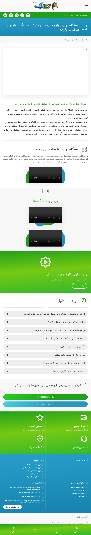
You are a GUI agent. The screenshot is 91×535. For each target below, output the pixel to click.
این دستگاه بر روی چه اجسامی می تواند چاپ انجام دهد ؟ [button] (58, 330)
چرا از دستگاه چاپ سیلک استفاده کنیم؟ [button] (66, 322)
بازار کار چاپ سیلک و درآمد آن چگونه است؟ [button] (64, 363)
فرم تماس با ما (14, 507)
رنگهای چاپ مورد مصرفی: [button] (72, 346)
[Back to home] (45, 6)
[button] (86, 6)
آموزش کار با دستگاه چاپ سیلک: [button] (69, 355)
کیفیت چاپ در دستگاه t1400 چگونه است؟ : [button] (65, 338)
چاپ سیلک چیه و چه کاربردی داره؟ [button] (68, 371)
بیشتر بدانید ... (79, 286)
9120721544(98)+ (44, 404)
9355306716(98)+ (44, 397)
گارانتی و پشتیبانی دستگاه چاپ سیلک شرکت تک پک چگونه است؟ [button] (54, 314)
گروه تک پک (55, 523)
